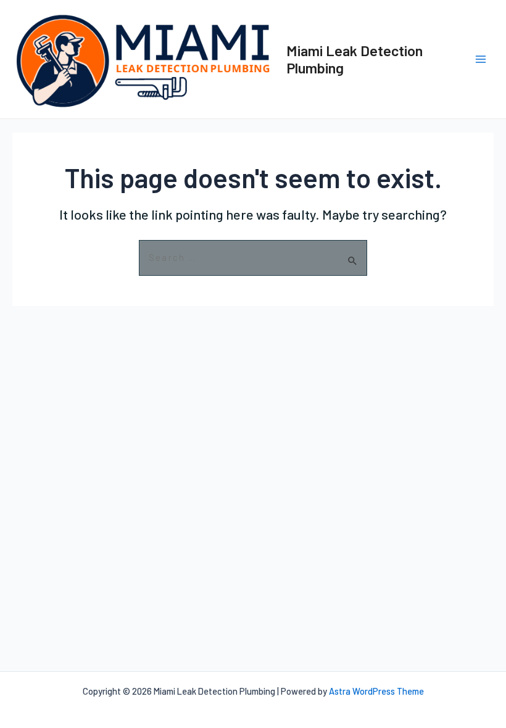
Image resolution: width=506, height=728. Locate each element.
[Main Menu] (481, 59)
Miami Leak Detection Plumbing (354, 59)
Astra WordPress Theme (376, 691)
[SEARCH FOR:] (253, 258)
